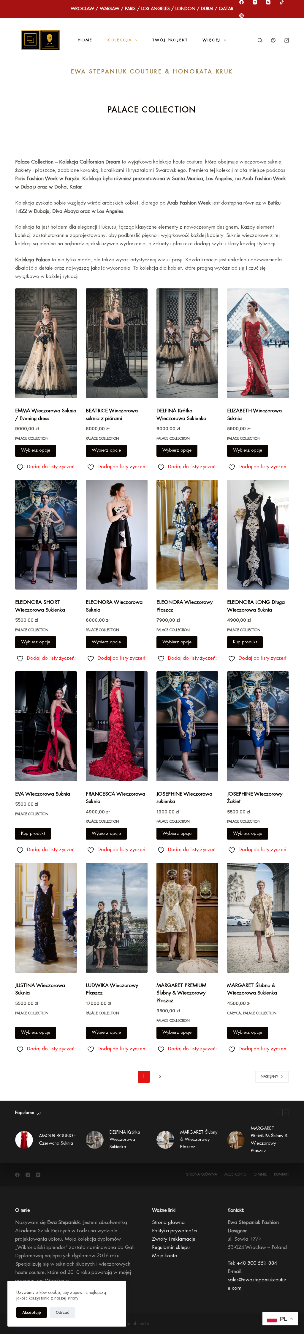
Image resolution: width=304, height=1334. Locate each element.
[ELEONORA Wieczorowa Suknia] (117, 535)
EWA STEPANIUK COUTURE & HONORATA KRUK (152, 71)
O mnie (260, 1174)
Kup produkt (245, 642)
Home (85, 40)
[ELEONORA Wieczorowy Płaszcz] (187, 535)
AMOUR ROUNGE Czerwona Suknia (57, 1140)
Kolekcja (119, 40)
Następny (269, 1076)
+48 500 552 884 (257, 1263)
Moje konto (235, 1174)
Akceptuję (31, 1312)
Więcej (211, 40)
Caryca (234, 1013)
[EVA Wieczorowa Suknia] (46, 726)
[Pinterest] (241, 15)
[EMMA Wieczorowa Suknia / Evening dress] (46, 343)
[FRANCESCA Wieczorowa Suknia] (117, 726)
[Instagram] (255, 2)
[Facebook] (241, 2)
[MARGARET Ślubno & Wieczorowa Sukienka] (258, 918)
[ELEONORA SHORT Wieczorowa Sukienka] (46, 535)
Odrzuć (62, 1312)
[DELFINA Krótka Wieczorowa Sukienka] (187, 343)
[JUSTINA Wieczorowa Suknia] (46, 918)
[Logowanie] (273, 40)
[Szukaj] (260, 40)
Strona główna (201, 1174)
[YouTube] (268, 2)
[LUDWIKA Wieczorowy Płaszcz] (117, 918)
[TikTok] (281, 2)
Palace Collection (31, 438)
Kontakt (281, 1174)
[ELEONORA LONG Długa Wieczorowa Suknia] (258, 535)
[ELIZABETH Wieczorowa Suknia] (258, 343)
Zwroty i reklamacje (173, 1239)
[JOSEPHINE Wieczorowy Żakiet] (258, 726)
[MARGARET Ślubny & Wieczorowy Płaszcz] (165, 1140)
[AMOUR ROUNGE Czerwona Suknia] (24, 1140)
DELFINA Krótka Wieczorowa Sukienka (125, 1139)
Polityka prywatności (174, 1230)
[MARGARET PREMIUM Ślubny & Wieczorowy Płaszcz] (187, 918)
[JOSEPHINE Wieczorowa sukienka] (187, 726)
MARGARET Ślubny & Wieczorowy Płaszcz (198, 1139)
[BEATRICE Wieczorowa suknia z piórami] (117, 343)
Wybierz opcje (35, 450)
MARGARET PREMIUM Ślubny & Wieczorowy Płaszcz (181, 993)
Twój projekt (170, 40)
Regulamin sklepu (171, 1247)
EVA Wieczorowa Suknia (42, 793)
